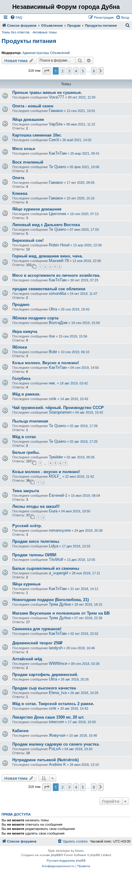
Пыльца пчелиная (30, 421)
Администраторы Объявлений (46, 53)
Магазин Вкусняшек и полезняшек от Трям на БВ (61, 613)
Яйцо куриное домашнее (36, 209)
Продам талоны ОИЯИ (34, 555)
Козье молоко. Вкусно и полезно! (45, 363)
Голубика (21, 378)
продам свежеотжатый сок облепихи (48, 289)
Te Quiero (57, 166)
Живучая (57, 735)
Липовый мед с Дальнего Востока (46, 224)
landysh (56, 648)
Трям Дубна (60, 604)
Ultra (53, 309)
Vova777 (56, 97)
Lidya (53, 546)
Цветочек (57, 213)
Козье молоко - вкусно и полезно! (46, 471)
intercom (56, 722)
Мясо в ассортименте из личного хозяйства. (56, 275)
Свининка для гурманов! (36, 629)
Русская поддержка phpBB (66, 860)
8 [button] (94, 71)
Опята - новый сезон (32, 106)
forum (79, 850)
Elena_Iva (58, 692)
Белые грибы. (26, 452)
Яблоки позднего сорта (35, 318)
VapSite (56, 124)
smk (52, 398)
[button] (46, 71)
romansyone (60, 530)
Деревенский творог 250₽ (37, 643)
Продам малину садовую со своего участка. (56, 744)
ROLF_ (55, 476)
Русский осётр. (27, 525)
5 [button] (83, 71)
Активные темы (45, 32)
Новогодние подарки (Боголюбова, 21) (50, 599)
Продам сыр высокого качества (44, 688)
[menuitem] (16, 17)
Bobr (53, 351)
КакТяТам (58, 153)
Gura (53, 511)
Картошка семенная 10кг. (37, 135)
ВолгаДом (58, 322)
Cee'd (54, 139)
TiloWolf (56, 559)
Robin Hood (59, 245)
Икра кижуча (24, 331)
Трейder (56, 457)
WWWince (58, 663)
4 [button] (76, 71)
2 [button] (62, 71)
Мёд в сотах (24, 436)
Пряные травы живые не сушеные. (47, 92)
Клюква (19, 193)
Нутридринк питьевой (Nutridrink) (45, 760)
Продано (20, 304)
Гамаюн (56, 110)
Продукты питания (29, 41)
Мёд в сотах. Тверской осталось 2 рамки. (53, 703)
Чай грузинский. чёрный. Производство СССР (58, 407)
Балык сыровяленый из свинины (45, 568)
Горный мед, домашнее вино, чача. (47, 256)
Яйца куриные (26, 584)
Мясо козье (23, 148)
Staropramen (60, 412)
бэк (52, 336)
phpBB (56, 855)
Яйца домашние (28, 119)
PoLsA (55, 749)
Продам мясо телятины (35, 541)
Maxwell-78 (59, 260)
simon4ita (57, 293)
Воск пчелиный (27, 162)
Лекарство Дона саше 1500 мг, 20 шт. (48, 717)
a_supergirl (58, 573)
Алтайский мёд (27, 659)
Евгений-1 (58, 495)
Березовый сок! (28, 240)
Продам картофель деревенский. (45, 674)
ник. (52, 383)
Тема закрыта (25, 490)
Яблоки (19, 347)
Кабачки (20, 730)
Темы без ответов (15, 32)
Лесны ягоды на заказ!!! (36, 506)
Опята (18, 178)
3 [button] (69, 71)
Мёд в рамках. (26, 394)
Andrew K (57, 764)
